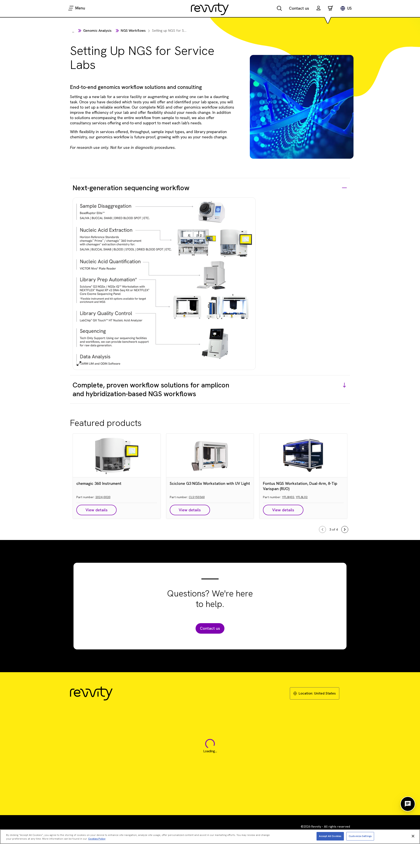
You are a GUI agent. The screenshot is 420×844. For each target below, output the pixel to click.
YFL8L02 (302, 497)
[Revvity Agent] (408, 804)
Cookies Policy (96, 838)
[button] (318, 9)
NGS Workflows (133, 30)
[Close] (413, 836)
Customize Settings (360, 835)
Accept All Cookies (330, 835)
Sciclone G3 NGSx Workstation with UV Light (210, 483)
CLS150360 (197, 497)
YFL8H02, (288, 497)
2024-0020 (102, 497)
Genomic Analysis (97, 30)
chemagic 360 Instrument (98, 483)
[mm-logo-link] (210, 8)
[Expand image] (79, 363)
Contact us (299, 8)
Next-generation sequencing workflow (131, 187)
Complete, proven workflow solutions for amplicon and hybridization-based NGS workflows (151, 389)
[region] (210, 836)
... (73, 31)
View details (97, 509)
